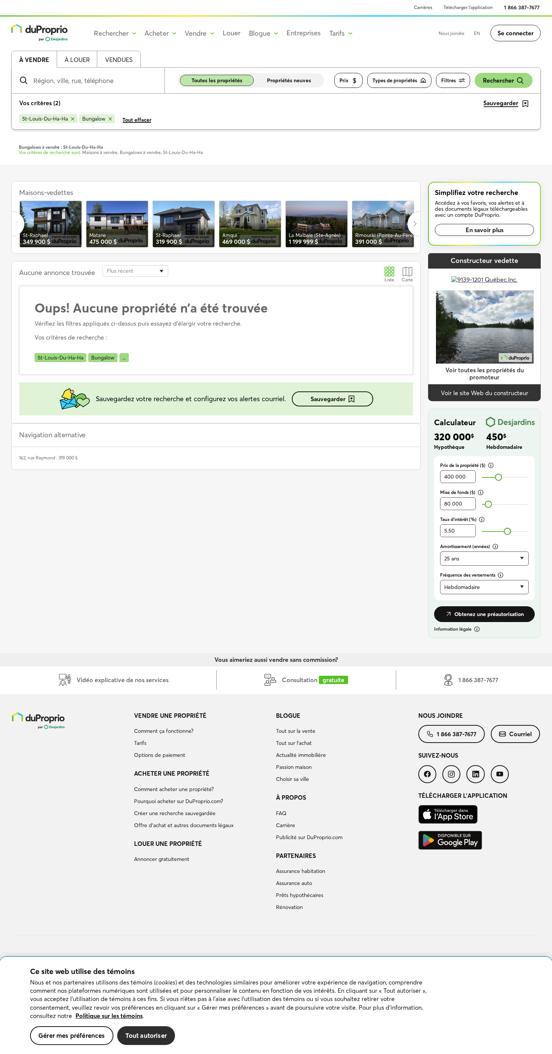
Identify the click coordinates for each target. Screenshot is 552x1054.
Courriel (520, 734)
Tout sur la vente (295, 731)
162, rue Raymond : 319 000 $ (48, 458)
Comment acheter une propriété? (174, 789)
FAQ (281, 813)
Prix (343, 80)
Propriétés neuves (289, 80)
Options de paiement (159, 755)
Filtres (448, 80)
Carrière (285, 825)
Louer (231, 33)
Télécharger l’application (468, 7)
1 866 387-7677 (522, 7)
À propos (291, 797)
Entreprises (304, 33)
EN (477, 33)
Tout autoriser (146, 1035)
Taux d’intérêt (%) (458, 519)
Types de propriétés (395, 80)
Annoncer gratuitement (161, 859)
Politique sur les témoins (109, 1015)
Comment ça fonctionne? (163, 731)
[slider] (498, 477)
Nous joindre (452, 33)
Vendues (119, 59)
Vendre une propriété (170, 715)
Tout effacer (136, 119)
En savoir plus (485, 230)
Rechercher (498, 80)
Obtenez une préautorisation (489, 614)
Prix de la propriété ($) (463, 465)
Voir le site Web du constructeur (484, 393)
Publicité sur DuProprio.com (309, 837)
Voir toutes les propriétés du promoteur (484, 374)
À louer (77, 59)
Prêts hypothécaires (299, 895)
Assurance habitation (300, 871)
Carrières (423, 7)
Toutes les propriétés (217, 80)
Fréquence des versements (467, 575)
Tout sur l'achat (294, 743)
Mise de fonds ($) (457, 492)
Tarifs (140, 743)
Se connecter (516, 33)
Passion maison (294, 767)
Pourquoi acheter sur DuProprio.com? (178, 801)
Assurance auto (294, 883)
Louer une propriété (168, 843)
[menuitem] (202, 736)
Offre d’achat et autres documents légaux (184, 825)
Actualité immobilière (301, 755)
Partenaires (296, 855)
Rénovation (289, 907)
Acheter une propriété (172, 773)
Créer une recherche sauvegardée (175, 813)
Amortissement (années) (465, 546)
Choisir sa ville (292, 779)
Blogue (288, 715)
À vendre (34, 59)
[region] (276, 1005)
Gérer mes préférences (71, 1035)
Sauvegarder (328, 399)
